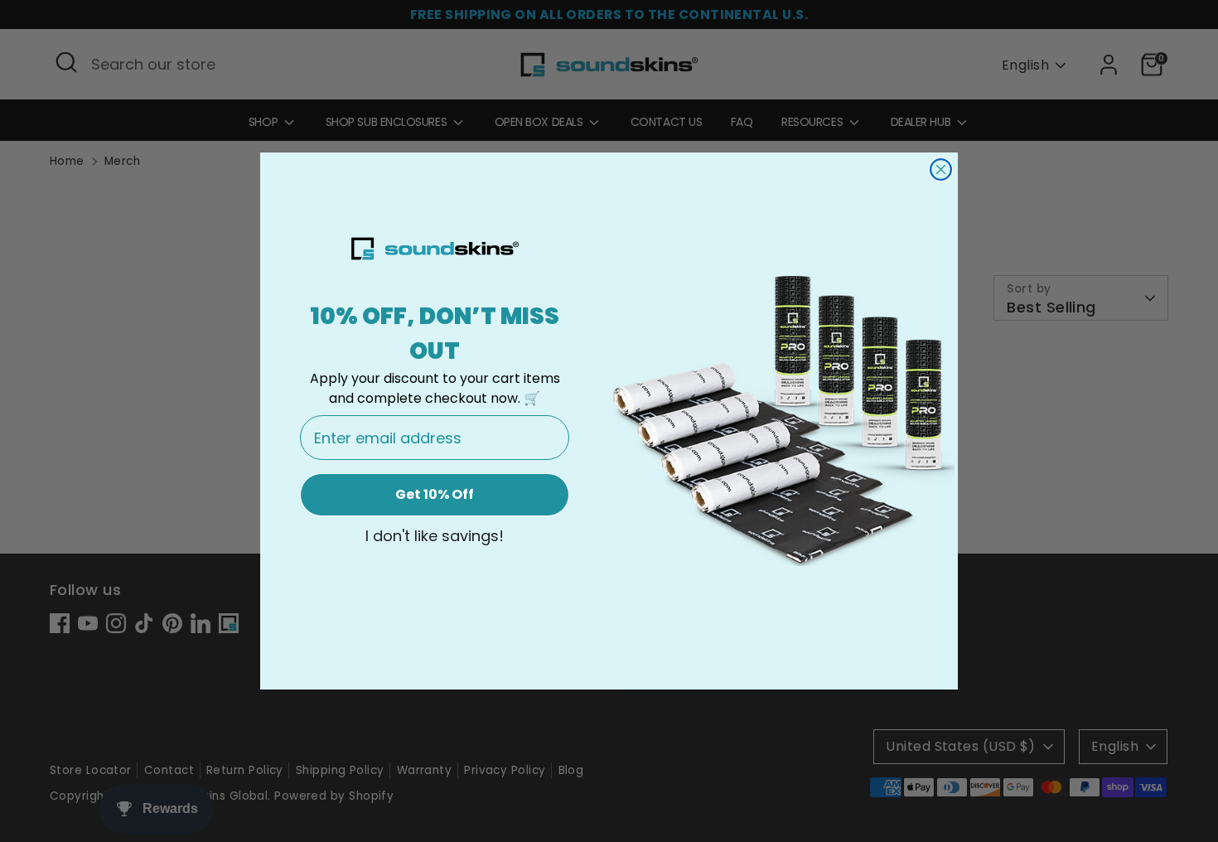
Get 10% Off (434, 494)
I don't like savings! (434, 536)
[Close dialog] (940, 169)
